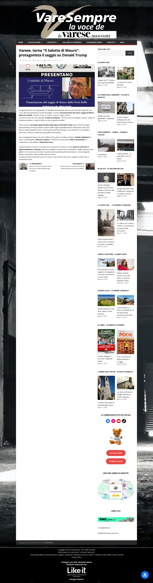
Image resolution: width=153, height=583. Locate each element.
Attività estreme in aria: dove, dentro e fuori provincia (106, 311)
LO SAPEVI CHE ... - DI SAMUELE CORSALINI (114, 205)
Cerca (130, 53)
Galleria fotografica (72, 42)
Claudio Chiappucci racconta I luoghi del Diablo (105, 358)
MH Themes (49, 543)
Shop (122, 42)
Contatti (111, 42)
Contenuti (51, 42)
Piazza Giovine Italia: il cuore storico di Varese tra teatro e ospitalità (106, 241)
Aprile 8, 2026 (26, 60)
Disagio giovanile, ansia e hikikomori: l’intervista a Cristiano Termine (125, 191)
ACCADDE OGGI (103, 62)
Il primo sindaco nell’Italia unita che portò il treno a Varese (125, 119)
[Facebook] (108, 421)
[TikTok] (124, 421)
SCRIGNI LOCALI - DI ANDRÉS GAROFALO (113, 290)
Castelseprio (102, 154)
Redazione (38, 60)
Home (20, 42)
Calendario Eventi (94, 42)
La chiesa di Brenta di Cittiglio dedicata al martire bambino (125, 394)
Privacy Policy (76, 557)
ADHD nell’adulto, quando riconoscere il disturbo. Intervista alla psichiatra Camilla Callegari (106, 190)
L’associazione (34, 42)
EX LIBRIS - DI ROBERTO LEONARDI (111, 325)
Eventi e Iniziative (52, 60)
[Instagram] (113, 421)
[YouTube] (119, 421)
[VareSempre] (76, 39)
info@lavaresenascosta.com (108, 533)
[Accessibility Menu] (145, 575)
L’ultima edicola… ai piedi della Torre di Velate (124, 156)
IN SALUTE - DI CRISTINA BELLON (110, 169)
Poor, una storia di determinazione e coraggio (123, 359)
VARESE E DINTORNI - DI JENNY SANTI (112, 254)
